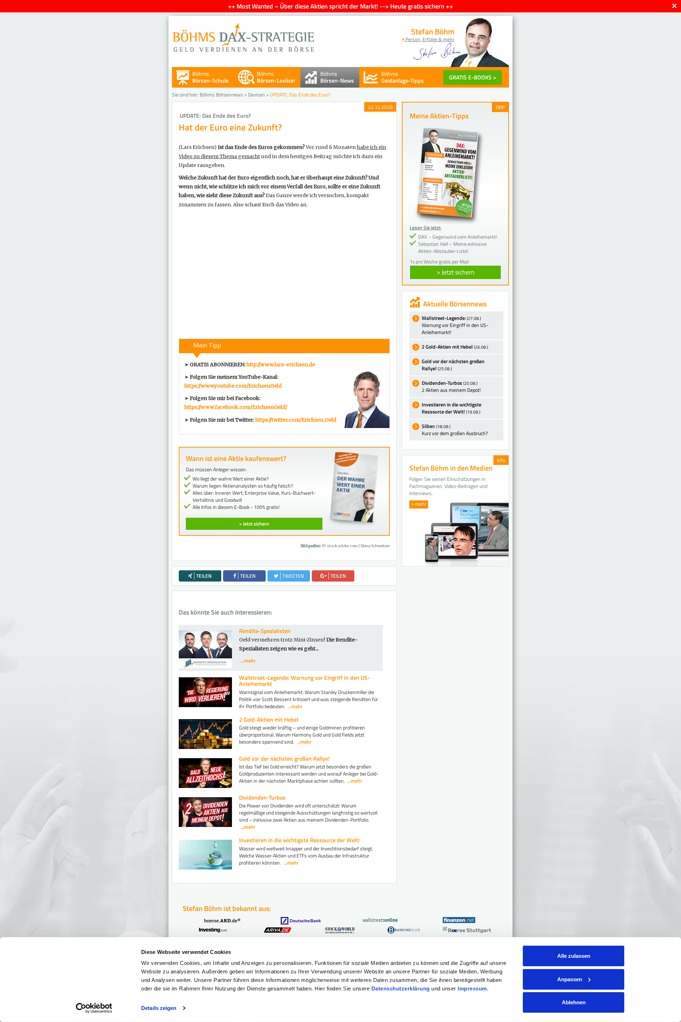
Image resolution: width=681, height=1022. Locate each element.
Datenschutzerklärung (400, 988)
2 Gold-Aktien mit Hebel (268, 719)
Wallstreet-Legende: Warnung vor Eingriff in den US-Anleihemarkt (304, 680)
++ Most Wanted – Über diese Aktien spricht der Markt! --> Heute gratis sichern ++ (340, 6)
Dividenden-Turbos (262, 797)
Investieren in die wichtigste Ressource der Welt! (299, 840)
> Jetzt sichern (254, 523)
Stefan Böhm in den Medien (451, 467)
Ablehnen (574, 1002)
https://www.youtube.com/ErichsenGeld (233, 386)
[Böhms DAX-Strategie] (243, 34)
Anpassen (569, 979)
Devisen (256, 94)
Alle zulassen (573, 956)
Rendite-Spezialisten (264, 631)
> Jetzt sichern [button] (456, 272)
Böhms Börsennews (221, 94)
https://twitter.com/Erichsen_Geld (295, 420)
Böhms (210, 77)
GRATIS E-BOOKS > (472, 77)
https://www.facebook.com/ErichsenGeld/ (235, 407)
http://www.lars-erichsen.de (281, 364)
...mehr (248, 660)
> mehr (418, 503)
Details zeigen (158, 1008)
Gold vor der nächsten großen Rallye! (284, 758)
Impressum (472, 988)
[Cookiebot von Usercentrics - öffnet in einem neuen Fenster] (94, 1008)
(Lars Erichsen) (198, 147)
